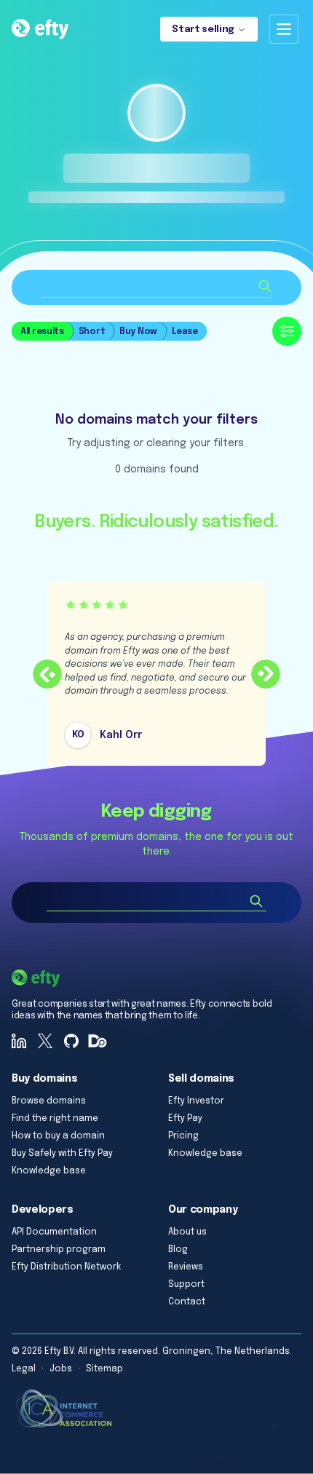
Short (92, 332)
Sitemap (104, 1369)
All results (42, 332)
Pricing (183, 1136)
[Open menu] (283, 29)
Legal (24, 1369)
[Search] (256, 901)
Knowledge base (49, 1171)
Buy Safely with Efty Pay (62, 1153)
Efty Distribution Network (66, 1267)
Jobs (60, 1369)
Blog (178, 1249)
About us (187, 1232)
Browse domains (49, 1101)
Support (186, 1284)
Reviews (185, 1267)
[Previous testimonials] (47, 674)
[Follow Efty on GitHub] (71, 1041)
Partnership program (59, 1249)
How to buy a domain (58, 1136)
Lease (185, 332)
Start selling (203, 29)
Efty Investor (196, 1101)
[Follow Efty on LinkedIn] (19, 1041)
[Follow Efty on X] (45, 1041)
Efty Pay (185, 1118)
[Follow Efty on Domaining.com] (97, 1041)
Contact (186, 1302)
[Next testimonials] (265, 674)
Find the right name (55, 1118)
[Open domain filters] (286, 331)
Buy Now (138, 332)
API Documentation (54, 1232)
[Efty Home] (40, 29)
